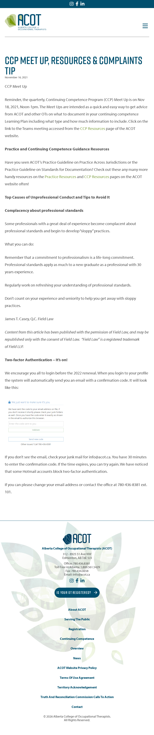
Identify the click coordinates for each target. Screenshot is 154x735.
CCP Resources (92, 128)
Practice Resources (60, 176)
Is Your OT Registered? (74, 592)
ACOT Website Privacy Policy (77, 668)
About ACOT (77, 610)
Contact (77, 707)
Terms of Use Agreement (77, 678)
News (77, 658)
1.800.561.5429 (90, 567)
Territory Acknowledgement (77, 687)
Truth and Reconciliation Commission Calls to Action (77, 697)
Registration (77, 629)
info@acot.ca (81, 574)
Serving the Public (77, 619)
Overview (77, 648)
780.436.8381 (81, 563)
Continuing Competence (77, 639)
